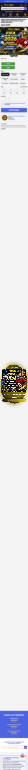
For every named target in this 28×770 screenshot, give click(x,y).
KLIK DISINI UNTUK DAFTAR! (14, 400)
